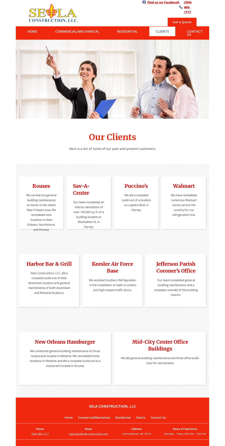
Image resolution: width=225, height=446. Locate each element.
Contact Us (194, 33)
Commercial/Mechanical (77, 31)
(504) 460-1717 (187, 7)
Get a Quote (182, 22)
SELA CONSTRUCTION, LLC (112, 406)
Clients (162, 31)
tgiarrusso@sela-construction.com (88, 433)
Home (32, 31)
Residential (127, 31)
